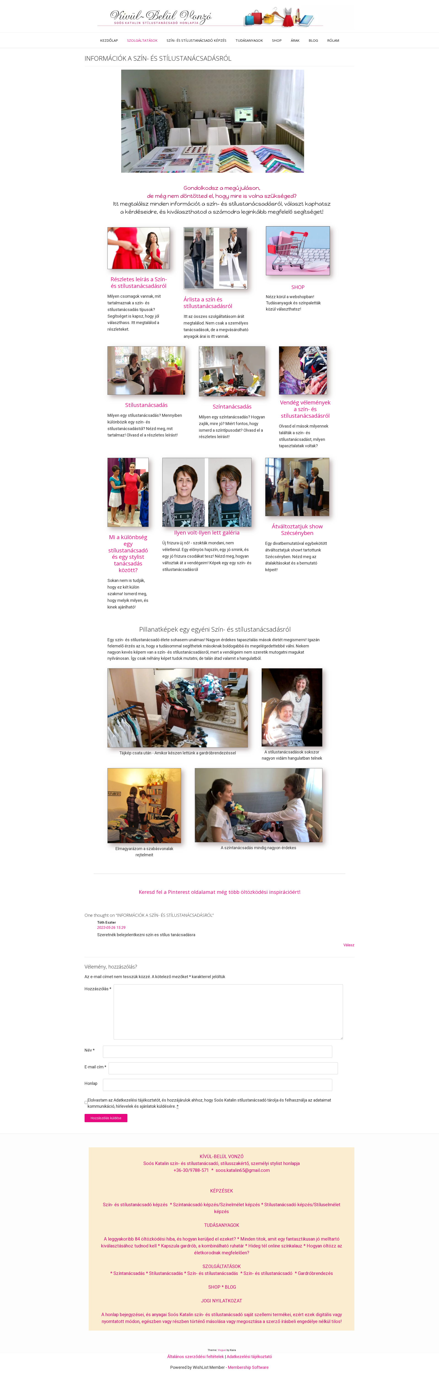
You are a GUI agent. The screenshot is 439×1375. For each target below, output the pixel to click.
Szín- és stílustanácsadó (268, 1273)
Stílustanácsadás (146, 405)
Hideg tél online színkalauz (275, 1246)
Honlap (91, 1083)
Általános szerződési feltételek (195, 1356)
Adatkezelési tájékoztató (249, 1356)
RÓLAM (333, 40)
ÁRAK (295, 40)
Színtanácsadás (232, 406)
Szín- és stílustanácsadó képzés (135, 1204)
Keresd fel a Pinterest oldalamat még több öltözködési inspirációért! (219, 891)
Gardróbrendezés (315, 1273)
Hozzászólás (98, 988)
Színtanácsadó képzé (194, 1204)
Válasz (348, 945)
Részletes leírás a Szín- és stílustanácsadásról (139, 282)
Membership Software (248, 1367)
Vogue (222, 1350)
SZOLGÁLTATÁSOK (142, 40)
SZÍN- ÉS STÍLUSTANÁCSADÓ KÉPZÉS (196, 40)
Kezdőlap (109, 40)
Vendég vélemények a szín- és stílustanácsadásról (305, 408)
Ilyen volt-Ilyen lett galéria (207, 532)
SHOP (277, 40)
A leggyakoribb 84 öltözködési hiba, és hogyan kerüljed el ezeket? (170, 1239)
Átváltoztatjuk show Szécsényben (297, 529)
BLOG (313, 40)
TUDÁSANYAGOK (249, 40)
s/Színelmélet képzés (238, 1204)
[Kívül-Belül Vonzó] (219, 16)
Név (90, 1050)
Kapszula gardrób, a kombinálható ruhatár (203, 1246)
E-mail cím (95, 1066)
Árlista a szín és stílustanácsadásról (208, 302)
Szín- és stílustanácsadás (212, 1273)
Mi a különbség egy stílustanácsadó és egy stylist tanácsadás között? (128, 553)
